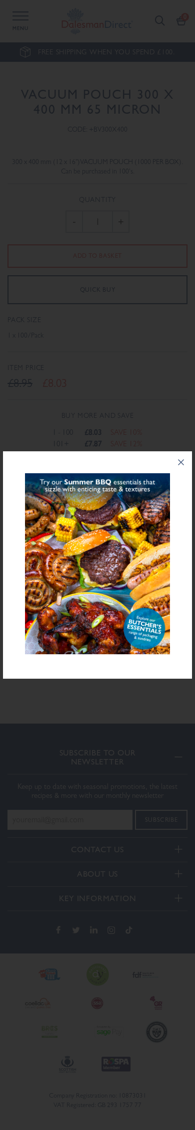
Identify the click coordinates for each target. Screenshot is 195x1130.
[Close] (181, 462)
